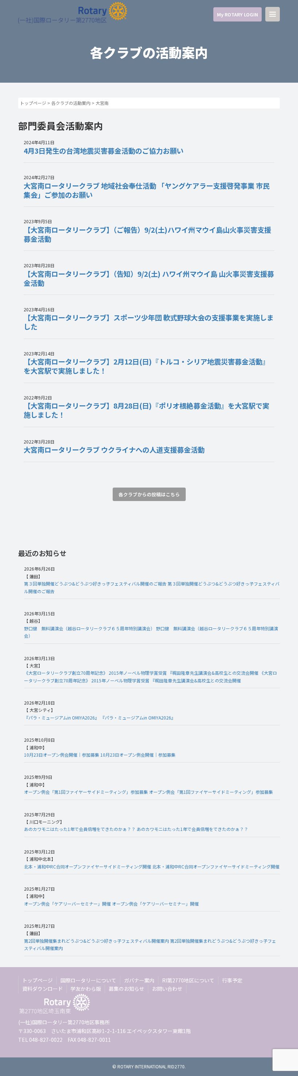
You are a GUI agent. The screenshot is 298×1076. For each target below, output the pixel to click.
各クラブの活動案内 (70, 103)
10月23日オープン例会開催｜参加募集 (61, 755)
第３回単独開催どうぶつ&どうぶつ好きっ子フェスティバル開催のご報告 (95, 583)
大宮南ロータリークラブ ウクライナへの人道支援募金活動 (114, 450)
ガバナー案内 (139, 980)
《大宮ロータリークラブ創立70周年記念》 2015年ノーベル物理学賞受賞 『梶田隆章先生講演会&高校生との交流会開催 (141, 673)
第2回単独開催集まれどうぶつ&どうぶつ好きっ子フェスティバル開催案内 (96, 941)
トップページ (33, 103)
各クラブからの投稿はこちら (149, 494)
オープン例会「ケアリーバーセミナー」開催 (67, 903)
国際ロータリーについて (88, 980)
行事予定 (232, 980)
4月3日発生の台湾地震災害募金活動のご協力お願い (104, 151)
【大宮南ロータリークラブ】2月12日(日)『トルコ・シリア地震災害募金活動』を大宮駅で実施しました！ (146, 366)
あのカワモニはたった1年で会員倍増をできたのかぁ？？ (80, 829)
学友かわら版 (86, 988)
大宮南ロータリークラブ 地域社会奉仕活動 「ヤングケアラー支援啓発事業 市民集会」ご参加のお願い (147, 190)
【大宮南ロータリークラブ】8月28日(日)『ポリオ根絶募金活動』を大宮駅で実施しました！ (146, 410)
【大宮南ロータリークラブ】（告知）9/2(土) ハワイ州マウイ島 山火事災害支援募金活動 (149, 278)
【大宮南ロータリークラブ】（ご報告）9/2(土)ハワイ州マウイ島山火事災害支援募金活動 (147, 234)
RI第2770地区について (188, 980)
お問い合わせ (167, 988)
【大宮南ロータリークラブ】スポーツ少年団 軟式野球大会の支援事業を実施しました (149, 322)
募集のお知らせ (126, 988)
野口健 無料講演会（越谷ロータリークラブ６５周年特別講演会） (89, 628)
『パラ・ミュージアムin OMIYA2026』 (61, 717)
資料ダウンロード (42, 988)
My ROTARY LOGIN (237, 14)
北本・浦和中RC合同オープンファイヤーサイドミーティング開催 (87, 866)
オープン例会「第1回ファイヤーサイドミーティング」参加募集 (86, 792)
